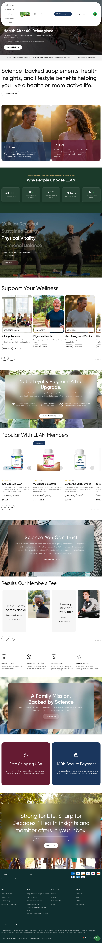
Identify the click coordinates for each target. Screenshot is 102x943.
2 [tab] (97, 359)
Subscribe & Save (57, 901)
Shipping (54, 897)
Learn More (8, 263)
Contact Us (80, 904)
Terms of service (34, 938)
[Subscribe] (31, 874)
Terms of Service (6, 893)
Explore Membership (49, 416)
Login (79, 14)
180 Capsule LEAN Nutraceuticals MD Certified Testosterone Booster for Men (15, 488)
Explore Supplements (49, 559)
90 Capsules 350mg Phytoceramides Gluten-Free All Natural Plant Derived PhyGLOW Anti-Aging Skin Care (47, 490)
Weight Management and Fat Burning (36, 909)
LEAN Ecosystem (63, 14)
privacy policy (22, 878)
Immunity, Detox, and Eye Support (37, 913)
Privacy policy (22, 938)
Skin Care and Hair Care (34, 901)
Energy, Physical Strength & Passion (37, 893)
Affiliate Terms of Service (9, 904)
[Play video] (39, 604)
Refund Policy (5, 901)
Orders (53, 893)
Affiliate (78, 901)
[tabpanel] (17, 323)
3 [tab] (98, 359)
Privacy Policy (5, 897)
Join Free (87, 14)
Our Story (49, 716)
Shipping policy (46, 938)
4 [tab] (100, 359)
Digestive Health (31, 897)
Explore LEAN (11, 47)
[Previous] (4, 358)
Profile (53, 904)
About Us (79, 893)
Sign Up (49, 845)
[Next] (11, 358)
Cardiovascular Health (33, 904)
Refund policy (11, 938)
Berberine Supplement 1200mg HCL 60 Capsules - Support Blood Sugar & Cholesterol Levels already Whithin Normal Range (79, 491)
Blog (77, 897)
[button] (42, 14)
